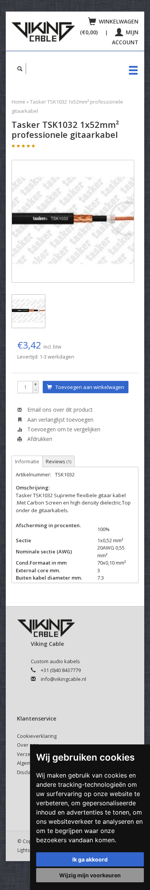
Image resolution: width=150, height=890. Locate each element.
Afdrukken (39, 438)
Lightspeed (29, 850)
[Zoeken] (20, 68)
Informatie (27, 461)
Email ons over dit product (59, 409)
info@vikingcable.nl (63, 678)
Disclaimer (29, 772)
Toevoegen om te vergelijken (63, 429)
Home (18, 101)
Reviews (58, 461)
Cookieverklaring (37, 735)
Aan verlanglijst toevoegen (59, 419)
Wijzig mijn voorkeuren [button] (90, 875)
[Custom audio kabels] (43, 31)
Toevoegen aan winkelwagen (88, 387)
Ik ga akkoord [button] (90, 859)
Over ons (27, 744)
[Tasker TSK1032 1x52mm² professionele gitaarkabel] (73, 221)
